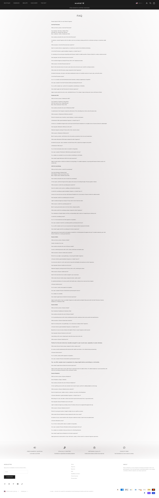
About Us (73, 466)
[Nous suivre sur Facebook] (5, 484)
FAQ (72, 471)
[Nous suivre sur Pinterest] (13, 484)
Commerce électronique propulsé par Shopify (79, 491)
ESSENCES (17, 3)
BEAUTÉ (25, 3)
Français (23, 491)
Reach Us (73, 469)
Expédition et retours (75, 473)
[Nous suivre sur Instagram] (9, 484)
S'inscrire (9, 477)
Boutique (7, 3)
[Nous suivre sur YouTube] (18, 484)
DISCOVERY (34, 3)
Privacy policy (74, 478)
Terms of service (74, 476)
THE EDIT (43, 3)
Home (72, 464)
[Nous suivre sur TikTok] (22, 484)
